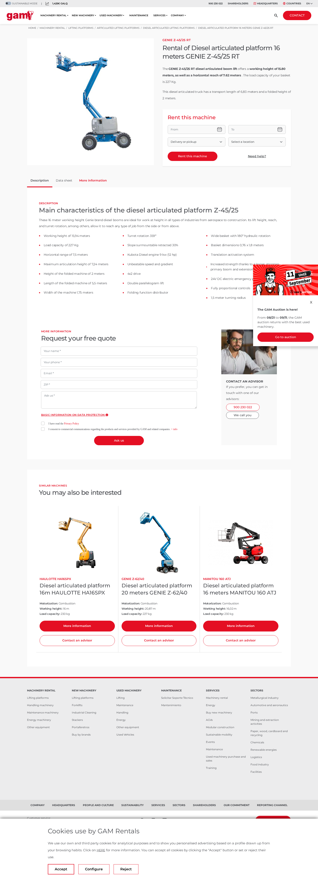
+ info (174, 429)
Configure (94, 869)
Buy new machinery (219, 712)
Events (210, 742)
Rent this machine (192, 156)
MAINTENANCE (138, 15)
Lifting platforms (38, 697)
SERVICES (159, 15)
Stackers (77, 719)
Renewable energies (264, 749)
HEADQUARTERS (267, 3)
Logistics (256, 757)
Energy (121, 719)
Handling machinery (40, 705)
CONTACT (297, 15)
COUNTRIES (293, 3)
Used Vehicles (125, 734)
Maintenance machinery (43, 712)
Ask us (119, 440)
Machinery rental (217, 697)
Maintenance (124, 705)
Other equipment (38, 727)
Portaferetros (80, 727)
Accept (61, 869)
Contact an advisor (77, 640)
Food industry (260, 764)
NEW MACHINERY (83, 15)
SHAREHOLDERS (238, 3)
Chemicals (257, 742)
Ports (254, 712)
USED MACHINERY (111, 15)
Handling (122, 712)
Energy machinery (39, 719)
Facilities (256, 771)
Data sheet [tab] (64, 180)
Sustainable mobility (219, 734)
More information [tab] (93, 180)
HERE (101, 850)
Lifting (120, 697)
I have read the (63, 423)
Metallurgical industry (265, 697)
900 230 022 (216, 3)
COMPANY (177, 15)
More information (77, 626)
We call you (242, 415)
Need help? (257, 156)
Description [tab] (40, 180)
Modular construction (220, 727)
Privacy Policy (71, 423)
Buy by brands (81, 734)
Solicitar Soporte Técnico (177, 697)
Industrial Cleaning (84, 712)
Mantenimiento (171, 705)
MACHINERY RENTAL (53, 15)
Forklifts (77, 705)
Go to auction (285, 337)
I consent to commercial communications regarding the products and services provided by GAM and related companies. (112, 429)
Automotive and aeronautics (269, 705)
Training (211, 768)
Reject (126, 869)
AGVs (209, 719)
